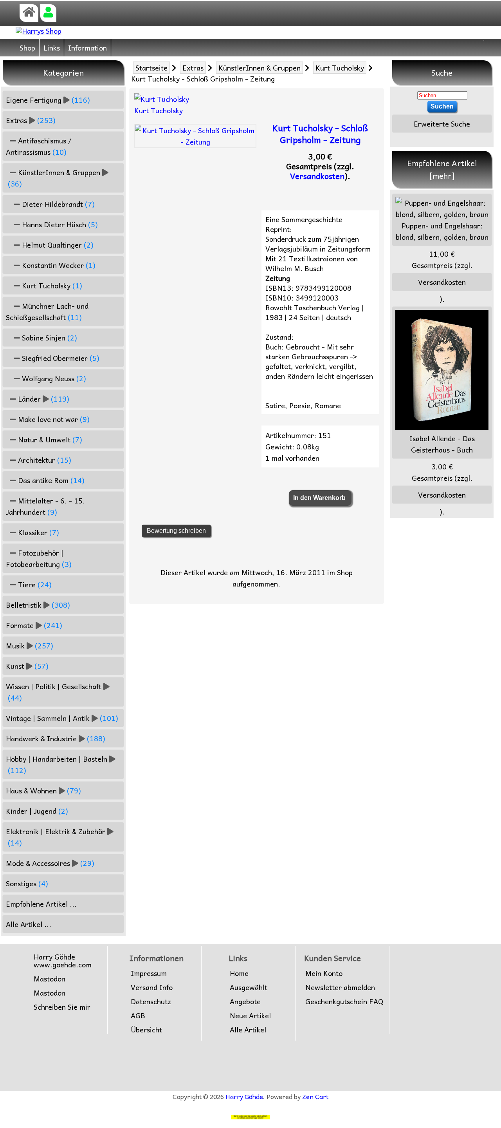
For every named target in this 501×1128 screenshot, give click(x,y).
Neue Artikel (250, 1015)
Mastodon (49, 979)
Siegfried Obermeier (59, 358)
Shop (27, 47)
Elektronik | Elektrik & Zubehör (55, 837)
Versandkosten (317, 176)
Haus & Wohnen (43, 790)
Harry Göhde (244, 1096)
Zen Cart (315, 1096)
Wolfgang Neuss (53, 378)
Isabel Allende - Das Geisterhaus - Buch (442, 444)
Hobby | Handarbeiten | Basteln (56, 764)
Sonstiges (27, 883)
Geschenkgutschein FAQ (344, 1001)
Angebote (245, 1001)
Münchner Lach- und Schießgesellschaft (47, 311)
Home (239, 973)
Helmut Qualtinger (57, 244)
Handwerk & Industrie (55, 738)
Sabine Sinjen (48, 337)
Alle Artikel (248, 1030)
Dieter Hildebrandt (57, 204)
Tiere (34, 584)
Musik (29, 645)
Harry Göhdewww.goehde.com (63, 961)
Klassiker (37, 532)
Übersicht (146, 1030)
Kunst (27, 666)
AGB (138, 1015)
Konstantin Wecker (58, 265)
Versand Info (152, 987)
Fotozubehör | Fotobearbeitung (39, 558)
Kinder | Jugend (37, 811)
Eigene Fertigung (48, 99)
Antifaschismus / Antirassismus (39, 146)
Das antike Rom (50, 480)
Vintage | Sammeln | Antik (62, 718)
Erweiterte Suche (442, 123)
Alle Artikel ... (28, 924)
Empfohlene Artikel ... (41, 903)
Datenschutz (151, 1001)
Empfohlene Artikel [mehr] (442, 169)
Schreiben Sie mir (62, 1007)
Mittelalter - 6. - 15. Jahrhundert (45, 506)
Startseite (151, 67)
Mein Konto (323, 973)
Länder (42, 398)
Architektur (43, 459)
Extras (193, 67)
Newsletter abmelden (340, 987)
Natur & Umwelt (49, 439)
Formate (34, 625)
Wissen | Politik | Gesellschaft (53, 692)
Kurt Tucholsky (339, 67)
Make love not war (53, 419)
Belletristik (38, 604)
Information (87, 47)
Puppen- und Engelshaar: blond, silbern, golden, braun (442, 231)
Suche (441, 72)
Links (51, 47)
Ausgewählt (248, 987)
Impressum (149, 973)
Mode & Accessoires (50, 863)
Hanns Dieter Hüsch (59, 224)
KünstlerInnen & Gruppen (259, 67)
